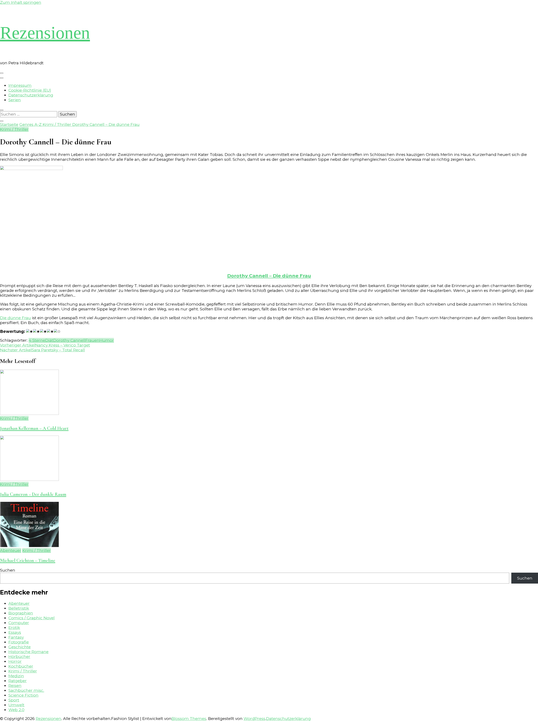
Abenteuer (10, 550)
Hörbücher (19, 656)
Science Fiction (23, 695)
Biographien (20, 613)
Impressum (20, 85)
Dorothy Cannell (69, 340)
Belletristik (18, 608)
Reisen (14, 685)
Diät (49, 340)
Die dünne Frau (15, 317)
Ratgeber (17, 680)
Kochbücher (20, 666)
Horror (15, 661)
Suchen (7, 570)
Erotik (14, 627)
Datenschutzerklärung (30, 95)
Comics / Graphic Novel (31, 618)
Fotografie (18, 642)
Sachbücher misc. (26, 690)
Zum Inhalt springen (20, 2)
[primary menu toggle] (1, 73)
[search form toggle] (1, 110)
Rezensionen (45, 32)
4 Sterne (37, 340)
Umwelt (16, 705)
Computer (18, 622)
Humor (106, 340)
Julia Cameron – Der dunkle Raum (33, 494)
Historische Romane (28, 651)
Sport (13, 700)
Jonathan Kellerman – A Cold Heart (34, 428)
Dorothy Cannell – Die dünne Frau (269, 276)
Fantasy (16, 637)
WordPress (254, 718)
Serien (14, 100)
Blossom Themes (188, 718)
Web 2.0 (16, 709)
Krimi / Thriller (14, 129)
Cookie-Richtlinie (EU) (29, 90)
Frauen (92, 340)
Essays (14, 632)
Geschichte (19, 647)
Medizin (16, 676)
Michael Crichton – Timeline (27, 560)
